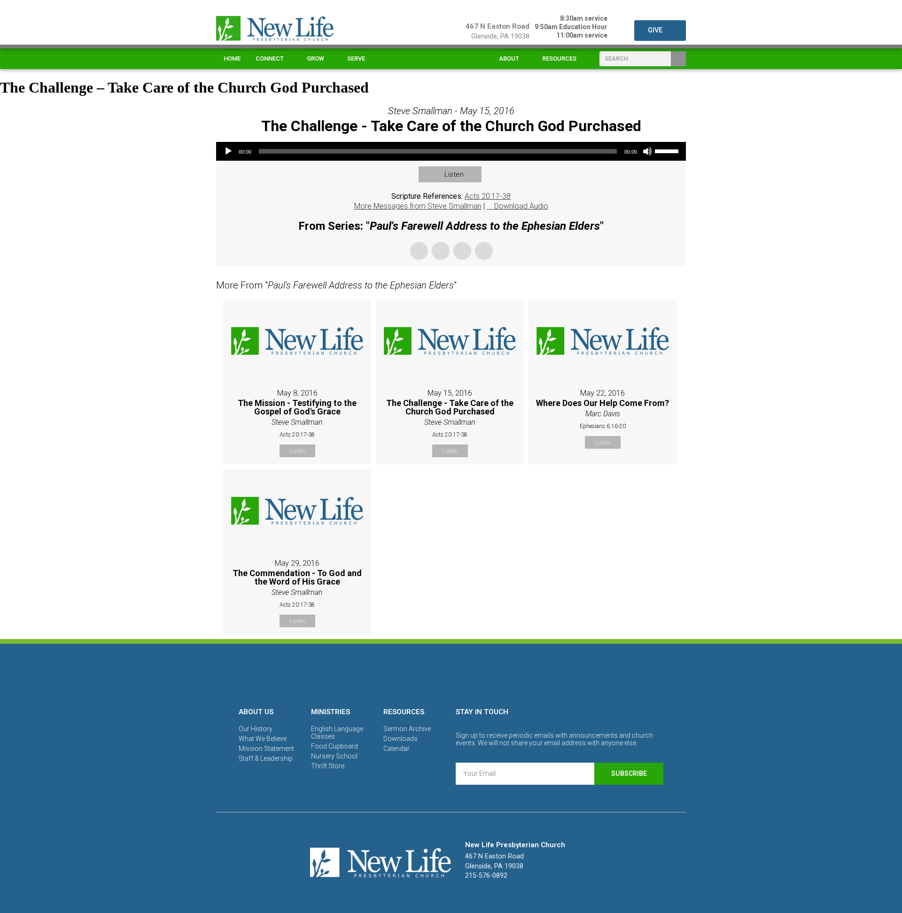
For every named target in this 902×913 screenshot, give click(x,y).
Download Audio (521, 206)
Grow (315, 58)
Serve (356, 58)
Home (232, 58)
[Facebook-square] (419, 674)
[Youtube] (483, 674)
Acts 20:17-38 (488, 196)
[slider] (668, 150)
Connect (270, 58)
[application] (451, 151)
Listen (454, 174)
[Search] (678, 58)
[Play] (228, 151)
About (509, 58)
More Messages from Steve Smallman (418, 206)
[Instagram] (451, 674)
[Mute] (647, 151)
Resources (559, 58)
